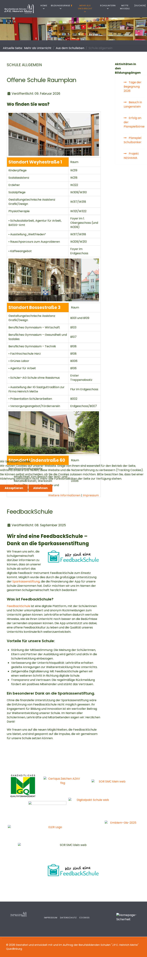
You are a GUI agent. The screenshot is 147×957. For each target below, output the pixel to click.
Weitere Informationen (64, 495)
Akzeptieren (14, 488)
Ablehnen (40, 488)
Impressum (91, 495)
